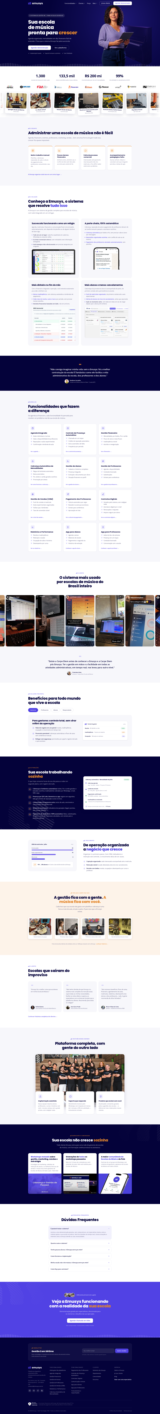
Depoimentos (97, 1373)
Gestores (33, 710)
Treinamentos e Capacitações (76, 1392)
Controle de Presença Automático (78, 1374)
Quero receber (121, 1351)
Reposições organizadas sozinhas (96, 237)
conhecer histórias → (102, 944)
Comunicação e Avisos (78, 1381)
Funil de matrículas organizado (96, 294)
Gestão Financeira (55, 1376)
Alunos (55, 710)
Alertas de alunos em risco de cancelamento (100, 299)
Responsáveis (67, 710)
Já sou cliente (105, 3)
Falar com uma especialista (122, 1379)
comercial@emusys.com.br (35, 1386)
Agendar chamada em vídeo (80, 1321)
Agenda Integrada (55, 1373)
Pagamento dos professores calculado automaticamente (104, 242)
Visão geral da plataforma (58, 1370)
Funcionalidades (70, 3)
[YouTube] (33, 1390)
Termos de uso (128, 1411)
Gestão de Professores (57, 1383)
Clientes (81, 3)
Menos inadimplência (40, 294)
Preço (89, 3)
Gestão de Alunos (55, 1379)
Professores (44, 710)
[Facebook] (37, 1390)
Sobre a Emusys (119, 1370)
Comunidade (97, 1376)
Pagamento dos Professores (79, 1370)
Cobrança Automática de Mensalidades (57, 1393)
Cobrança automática (93, 233)
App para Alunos (76, 1384)
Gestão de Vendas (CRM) (57, 1386)
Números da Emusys (99, 1370)
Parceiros (96, 1379)
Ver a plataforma (60, 48)
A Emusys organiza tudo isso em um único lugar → (45, 174)
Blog (115, 1376)
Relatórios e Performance (57, 1389)
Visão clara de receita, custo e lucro (44, 299)
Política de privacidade (116, 1411)
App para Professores (78, 1388)
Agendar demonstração (122, 3)
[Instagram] (29, 1390)
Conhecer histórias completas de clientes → (42, 1016)
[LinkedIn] (42, 1390)
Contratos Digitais (76, 1378)
